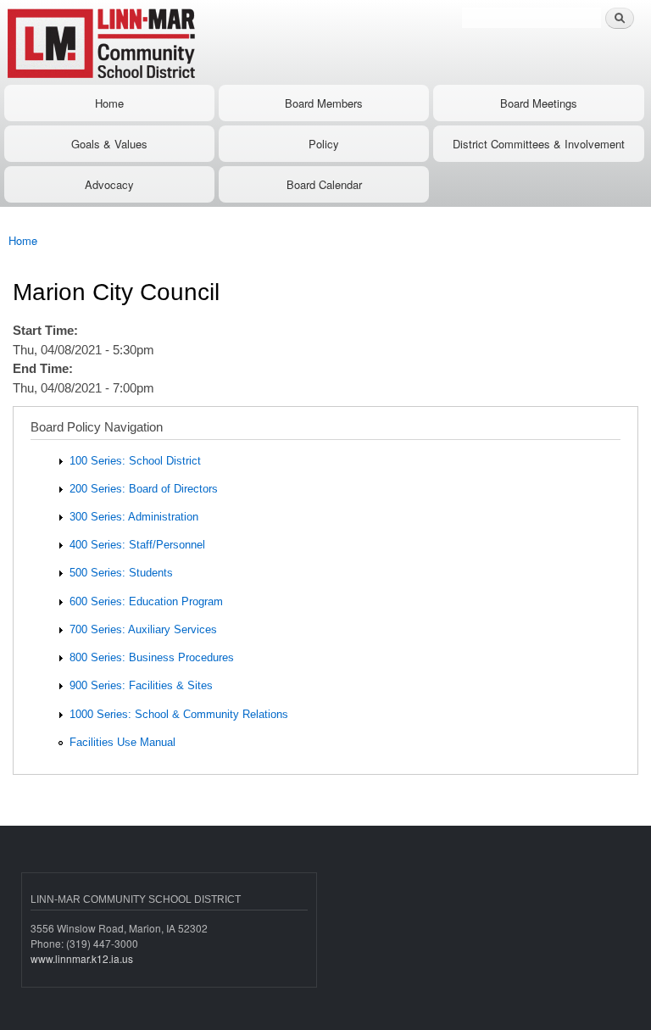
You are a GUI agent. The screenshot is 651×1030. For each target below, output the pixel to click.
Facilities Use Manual (122, 742)
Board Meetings (538, 103)
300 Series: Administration (134, 516)
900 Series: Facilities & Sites (141, 685)
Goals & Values (109, 144)
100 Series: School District (135, 460)
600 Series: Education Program (146, 601)
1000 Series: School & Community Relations (179, 714)
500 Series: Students (121, 572)
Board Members (324, 103)
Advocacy (109, 184)
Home (109, 103)
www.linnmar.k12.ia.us (82, 958)
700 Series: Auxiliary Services (143, 629)
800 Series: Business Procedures (152, 657)
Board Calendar (324, 184)
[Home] (154, 42)
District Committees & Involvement (539, 144)
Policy (324, 144)
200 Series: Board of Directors (144, 488)
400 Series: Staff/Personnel (137, 544)
